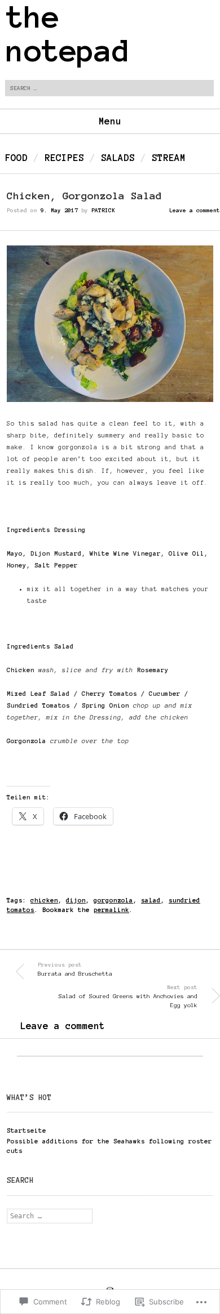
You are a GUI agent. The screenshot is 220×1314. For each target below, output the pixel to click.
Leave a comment (194, 210)
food (16, 158)
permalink (111, 909)
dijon (76, 900)
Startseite (26, 1130)
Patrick (103, 210)
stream (169, 158)
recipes (64, 158)
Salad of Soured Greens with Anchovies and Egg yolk (128, 996)
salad (151, 900)
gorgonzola (113, 900)
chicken (44, 900)
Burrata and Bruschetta (75, 969)
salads (118, 158)
